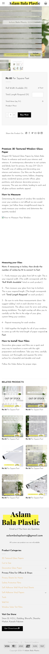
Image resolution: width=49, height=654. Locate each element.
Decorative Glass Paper (12, 568)
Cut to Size (6, 563)
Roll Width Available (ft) (16, 88)
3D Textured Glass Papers (13, 558)
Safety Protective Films (11, 583)
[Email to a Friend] (35, 133)
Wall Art (5, 602)
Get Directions (11, 629)
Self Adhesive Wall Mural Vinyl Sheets (18, 588)
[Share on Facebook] (29, 133)
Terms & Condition (31, 642)
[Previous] (3, 32)
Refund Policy (13, 642)
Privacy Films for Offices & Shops (17, 573)
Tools (4, 597)
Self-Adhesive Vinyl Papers (13, 593)
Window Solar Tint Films (12, 607)
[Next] (46, 32)
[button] (3, 3)
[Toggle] (45, 568)
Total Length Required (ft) (17, 94)
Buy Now (24, 115)
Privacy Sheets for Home (12, 578)
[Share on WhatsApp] (26, 133)
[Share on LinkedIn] (42, 133)
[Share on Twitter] (32, 133)
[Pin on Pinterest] (39, 133)
